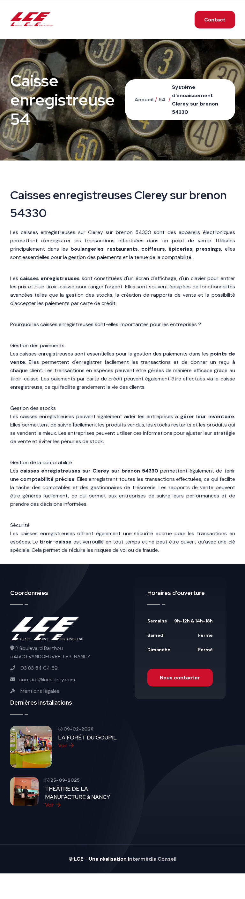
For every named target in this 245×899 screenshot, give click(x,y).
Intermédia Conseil (152, 859)
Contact (215, 19)
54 (162, 99)
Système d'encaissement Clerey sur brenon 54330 (195, 99)
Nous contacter (180, 677)
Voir (62, 745)
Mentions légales (39, 691)
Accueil (144, 99)
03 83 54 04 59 (38, 668)
